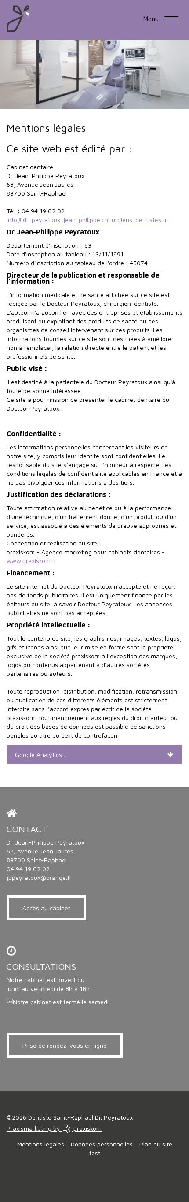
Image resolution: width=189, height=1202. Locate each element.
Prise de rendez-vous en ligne (64, 1045)
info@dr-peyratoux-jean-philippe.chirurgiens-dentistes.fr (87, 219)
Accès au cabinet (46, 908)
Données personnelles (102, 1144)
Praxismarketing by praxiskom (54, 1128)
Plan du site (155, 1144)
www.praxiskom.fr (31, 560)
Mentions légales (40, 1144)
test (94, 1153)
